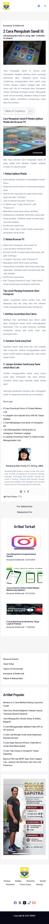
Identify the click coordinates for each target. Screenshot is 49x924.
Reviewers (31, 881)
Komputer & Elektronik (13, 25)
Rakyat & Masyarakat (13, 678)
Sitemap (39, 884)
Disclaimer (10, 884)
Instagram (9, 38)
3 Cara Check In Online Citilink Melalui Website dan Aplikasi (23, 589)
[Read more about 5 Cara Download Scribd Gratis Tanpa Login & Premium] (25, 609)
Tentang (6, 881)
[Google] (21, 491)
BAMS (32, 916)
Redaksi (18, 881)
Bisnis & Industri (11, 659)
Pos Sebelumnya (24, 506)
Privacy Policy (25, 884)
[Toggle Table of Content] (29, 111)
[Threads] (24, 902)
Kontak (43, 881)
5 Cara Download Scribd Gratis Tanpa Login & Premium (23, 622)
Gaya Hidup (8, 664)
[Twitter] (24, 491)
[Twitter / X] (19, 902)
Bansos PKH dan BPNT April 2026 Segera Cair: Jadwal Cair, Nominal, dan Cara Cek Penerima (22, 762)
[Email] (33, 902)
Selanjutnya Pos (24, 512)
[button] (45, 6)
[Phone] (29, 902)
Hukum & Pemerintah (13, 669)
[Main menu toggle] (39, 6)
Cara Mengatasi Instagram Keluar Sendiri (21, 555)
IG (4, 38)
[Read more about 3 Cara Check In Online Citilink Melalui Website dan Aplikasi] (25, 575)
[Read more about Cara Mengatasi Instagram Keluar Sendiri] (25, 541)
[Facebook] (28, 491)
